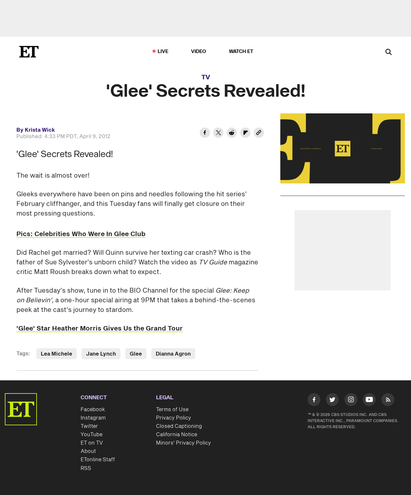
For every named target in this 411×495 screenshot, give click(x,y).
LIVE (163, 51)
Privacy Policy (173, 418)
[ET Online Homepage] (29, 52)
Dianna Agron (173, 354)
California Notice (176, 434)
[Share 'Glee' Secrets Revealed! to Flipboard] (245, 133)
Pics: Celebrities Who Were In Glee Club (80, 234)
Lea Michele (56, 354)
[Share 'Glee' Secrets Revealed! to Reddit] (232, 133)
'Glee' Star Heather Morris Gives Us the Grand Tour (99, 328)
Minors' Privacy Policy (183, 443)
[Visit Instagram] (351, 401)
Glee (136, 354)
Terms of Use (172, 409)
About (88, 451)
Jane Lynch (101, 354)
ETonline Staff (98, 460)
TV (205, 77)
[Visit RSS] (387, 401)
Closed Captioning (179, 426)
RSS (86, 468)
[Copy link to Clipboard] (259, 133)
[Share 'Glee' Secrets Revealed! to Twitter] (218, 133)
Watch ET (241, 51)
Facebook (93, 409)
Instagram (93, 418)
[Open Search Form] (388, 53)
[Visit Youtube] (369, 399)
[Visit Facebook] (314, 401)
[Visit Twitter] (332, 401)
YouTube (91, 434)
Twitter (89, 426)
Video (198, 51)
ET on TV (92, 443)
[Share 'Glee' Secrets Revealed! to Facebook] (205, 133)
